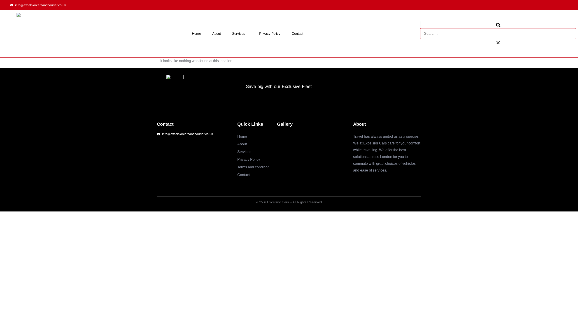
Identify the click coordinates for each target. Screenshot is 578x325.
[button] (498, 24)
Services (238, 33)
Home (196, 33)
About (216, 33)
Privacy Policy (269, 33)
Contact (297, 33)
